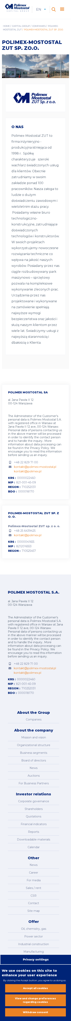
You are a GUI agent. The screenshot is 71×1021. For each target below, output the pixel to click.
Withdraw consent (35, 1012)
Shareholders (34, 809)
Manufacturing (33, 951)
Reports (33, 832)
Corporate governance (33, 801)
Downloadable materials (33, 839)
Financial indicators (34, 824)
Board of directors (33, 760)
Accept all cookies (35, 988)
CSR (33, 895)
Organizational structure (33, 745)
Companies (39, 26)
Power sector (33, 936)
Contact (33, 903)
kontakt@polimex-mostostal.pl (35, 467)
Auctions (34, 775)
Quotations (33, 816)
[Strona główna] (17, 8)
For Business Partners (34, 783)
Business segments (33, 753)
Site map (33, 911)
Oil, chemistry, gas (33, 929)
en (41, 9)
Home (6, 26)
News (33, 768)
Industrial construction (33, 944)
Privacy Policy (39, 448)
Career (33, 872)
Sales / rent (33, 888)
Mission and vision (33, 737)
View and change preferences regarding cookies (35, 1000)
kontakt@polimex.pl (27, 471)
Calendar (34, 847)
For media (34, 880)
